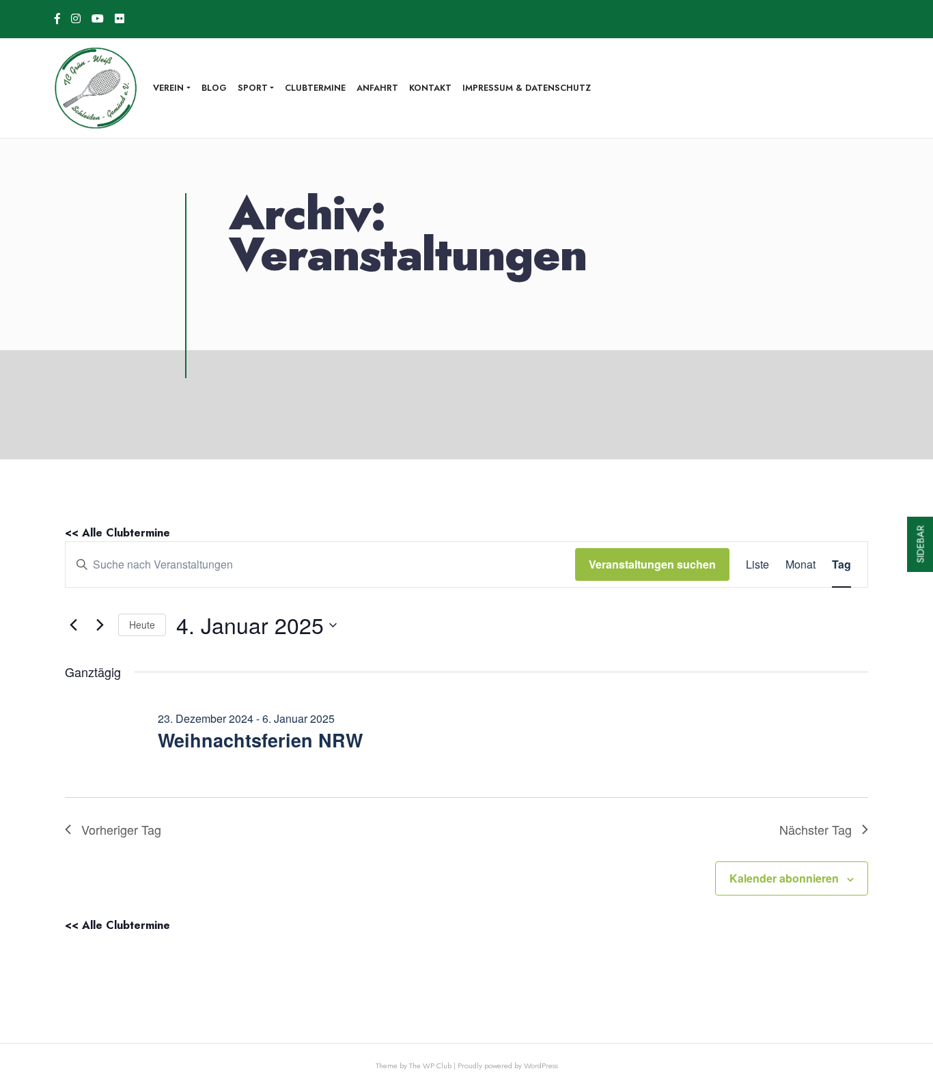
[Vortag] (73, 625)
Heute (142, 624)
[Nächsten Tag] (100, 625)
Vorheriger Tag (121, 829)
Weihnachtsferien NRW (260, 740)
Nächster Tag (815, 829)
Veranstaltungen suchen (652, 564)
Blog (214, 87)
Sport (253, 87)
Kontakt (430, 87)
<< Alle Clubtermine (117, 533)
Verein (168, 87)
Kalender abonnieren (784, 878)
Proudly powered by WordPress (508, 1065)
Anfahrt (377, 87)
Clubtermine (315, 87)
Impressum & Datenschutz (526, 87)
